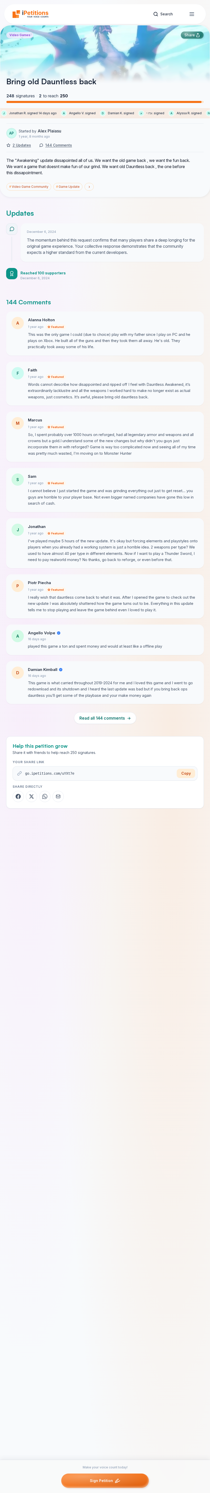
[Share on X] (31, 796)
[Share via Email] (58, 796)
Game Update (68, 187)
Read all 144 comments (105, 718)
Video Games (19, 35)
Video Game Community (28, 187)
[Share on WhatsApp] (44, 796)
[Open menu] (191, 14)
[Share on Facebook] (18, 796)
